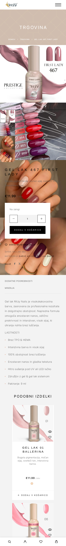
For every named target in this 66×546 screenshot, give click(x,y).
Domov (11, 39)
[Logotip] (11, 5)
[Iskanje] (9, 542)
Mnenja (10, 288)
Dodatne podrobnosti (19, 281)
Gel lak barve (45, 256)
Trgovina (25, 39)
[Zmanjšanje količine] (14, 219)
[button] (33, 495)
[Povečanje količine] (41, 219)
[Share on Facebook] (14, 264)
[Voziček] (56, 542)
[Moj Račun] (25, 542)
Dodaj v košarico (27, 230)
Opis (7, 274)
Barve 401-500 (27, 256)
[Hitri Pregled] (50, 431)
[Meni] (58, 5)
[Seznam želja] (40, 542)
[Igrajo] (7, 116)
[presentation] (33, 460)
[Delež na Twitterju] (19, 264)
